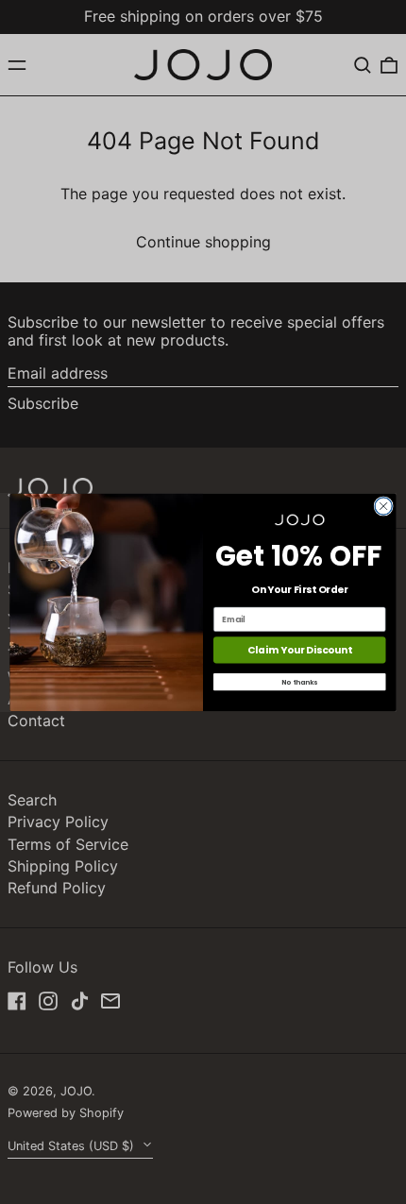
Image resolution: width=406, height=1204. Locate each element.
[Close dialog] (383, 505)
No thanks (299, 682)
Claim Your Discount (299, 650)
